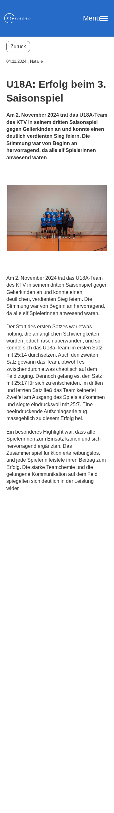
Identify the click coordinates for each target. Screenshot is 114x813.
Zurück (18, 46)
